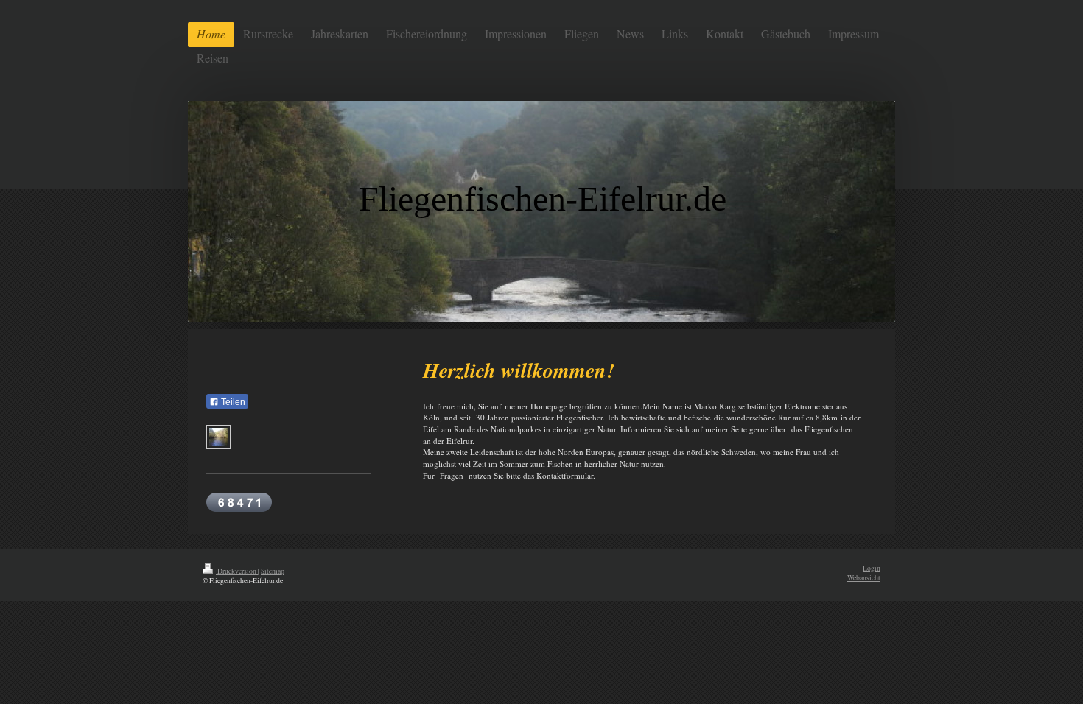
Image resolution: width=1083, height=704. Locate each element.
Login (871, 568)
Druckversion (237, 571)
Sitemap (272, 571)
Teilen (232, 402)
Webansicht (863, 577)
